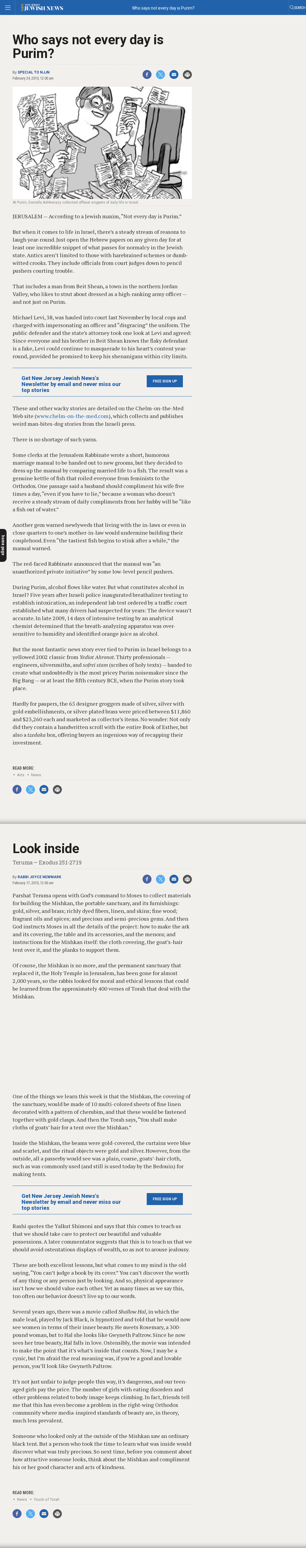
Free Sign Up (165, 381)
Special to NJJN (34, 72)
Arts (20, 775)
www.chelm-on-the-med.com (72, 416)
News (36, 775)
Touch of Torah (46, 1499)
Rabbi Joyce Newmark (39, 877)
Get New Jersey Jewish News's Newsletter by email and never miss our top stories (71, 384)
